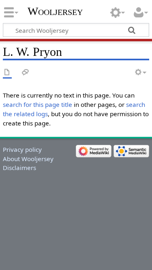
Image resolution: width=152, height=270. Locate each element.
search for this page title (37, 104)
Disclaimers (19, 168)
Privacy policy (22, 149)
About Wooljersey (28, 159)
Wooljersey (55, 11)
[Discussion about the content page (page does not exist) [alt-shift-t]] (25, 72)
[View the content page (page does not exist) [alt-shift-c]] (7, 72)
